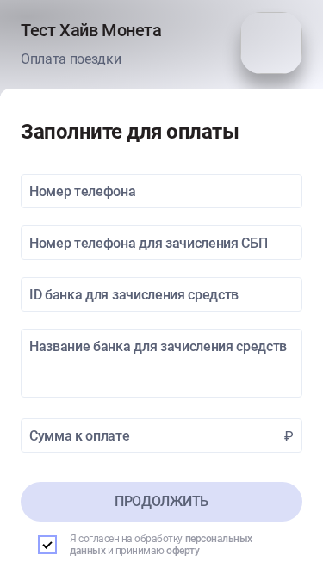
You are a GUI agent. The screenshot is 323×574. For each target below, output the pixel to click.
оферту (182, 551)
